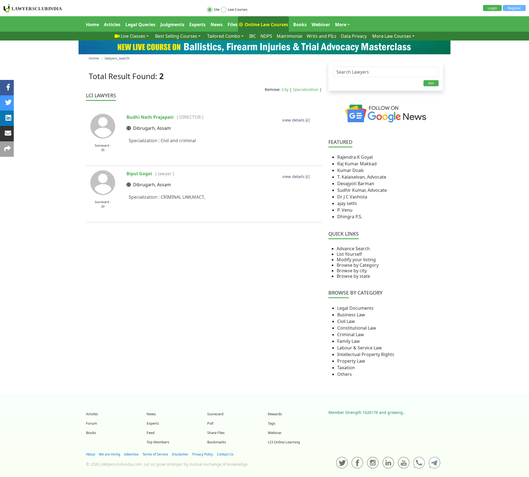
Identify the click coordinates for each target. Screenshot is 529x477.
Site (217, 9)
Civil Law (346, 321)
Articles (112, 24)
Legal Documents (355, 308)
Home (92, 24)
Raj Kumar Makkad (357, 164)
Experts (197, 24)
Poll (210, 423)
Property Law (351, 361)
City (285, 89)
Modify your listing (356, 260)
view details (294, 120)
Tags (271, 423)
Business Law (351, 315)
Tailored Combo (223, 36)
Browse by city (352, 271)
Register (514, 8)
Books (300, 24)
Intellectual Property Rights (365, 354)
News (216, 24)
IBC (252, 36)
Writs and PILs (321, 36)
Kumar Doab (350, 170)
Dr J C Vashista (352, 197)
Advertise (131, 454)
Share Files (216, 432)
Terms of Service (155, 454)
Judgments (172, 24)
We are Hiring (109, 454)
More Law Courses (391, 36)
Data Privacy (354, 36)
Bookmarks (216, 442)
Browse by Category (358, 265)
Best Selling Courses (176, 36)
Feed (151, 432)
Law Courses (237, 9)
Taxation (346, 368)
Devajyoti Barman (355, 183)
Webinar (321, 24)
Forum (91, 423)
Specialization (306, 89)
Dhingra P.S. (349, 217)
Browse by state (353, 276)
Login (492, 8)
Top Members (158, 442)
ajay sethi (347, 203)
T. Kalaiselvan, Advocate (361, 177)
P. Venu (344, 210)
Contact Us (225, 454)
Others (344, 374)
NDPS (266, 36)
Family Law (348, 341)
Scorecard (215, 413)
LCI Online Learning (284, 442)
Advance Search (353, 249)
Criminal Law (350, 335)
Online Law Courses (266, 24)
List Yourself (349, 254)
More (340, 24)
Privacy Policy (202, 454)
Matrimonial (289, 36)
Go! (431, 82)
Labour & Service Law (359, 348)
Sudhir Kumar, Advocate (362, 190)
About (90, 454)
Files (232, 24)
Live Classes (133, 36)
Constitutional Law (356, 328)
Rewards (275, 413)
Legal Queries (140, 24)
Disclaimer (180, 454)
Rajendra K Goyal (355, 157)
